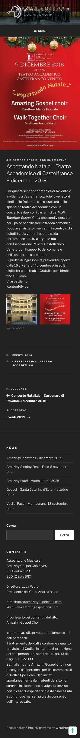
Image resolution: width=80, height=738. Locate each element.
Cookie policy (15, 727)
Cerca (11, 526)
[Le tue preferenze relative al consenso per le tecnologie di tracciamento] (72, 730)
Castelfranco (25, 361)
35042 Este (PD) (18, 576)
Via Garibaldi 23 (18, 571)
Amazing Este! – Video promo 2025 (32, 481)
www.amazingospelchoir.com (36, 607)
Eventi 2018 (22, 355)
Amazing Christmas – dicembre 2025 (34, 458)
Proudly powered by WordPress (49, 727)
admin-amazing (53, 160)
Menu (42, 31)
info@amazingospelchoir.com (39, 602)
